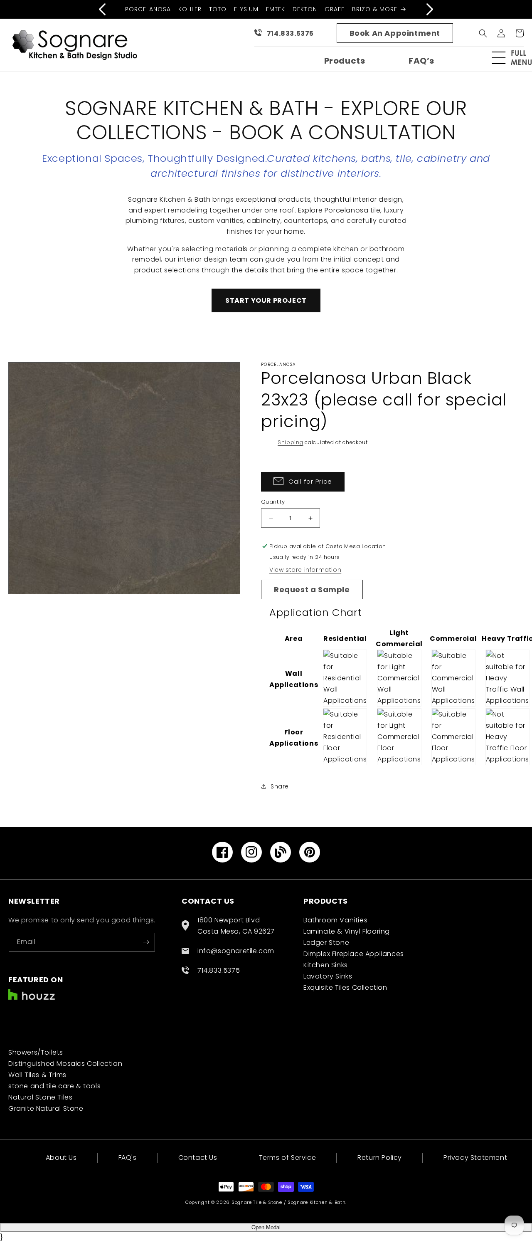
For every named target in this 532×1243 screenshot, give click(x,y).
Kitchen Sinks (325, 965)
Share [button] (280, 786)
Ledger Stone (326, 942)
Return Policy (379, 1157)
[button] (515, 58)
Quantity (273, 502)
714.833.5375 (290, 33)
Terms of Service (287, 1157)
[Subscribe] (146, 942)
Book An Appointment (395, 33)
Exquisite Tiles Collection (345, 987)
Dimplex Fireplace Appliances (353, 954)
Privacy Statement (475, 1157)
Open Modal (266, 1227)
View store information (305, 570)
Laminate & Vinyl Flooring (346, 931)
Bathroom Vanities (335, 920)
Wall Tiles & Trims (37, 1075)
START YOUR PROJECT (266, 300)
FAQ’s (421, 61)
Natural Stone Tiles (40, 1097)
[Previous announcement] (102, 9)
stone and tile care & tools (54, 1086)
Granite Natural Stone (46, 1108)
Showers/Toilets (35, 1052)
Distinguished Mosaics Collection (65, 1063)
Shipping (290, 442)
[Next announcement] (430, 9)
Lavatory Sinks (327, 976)
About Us (61, 1158)
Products (344, 61)
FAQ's (127, 1157)
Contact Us (197, 1157)
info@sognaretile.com (235, 951)
